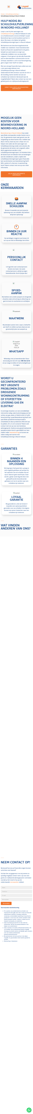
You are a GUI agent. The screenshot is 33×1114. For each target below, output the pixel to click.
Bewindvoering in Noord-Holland (11, 133)
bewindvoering (14, 432)
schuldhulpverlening (7, 34)
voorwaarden (14, 882)
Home (2, 14)
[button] (8, 6)
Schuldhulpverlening (12, 14)
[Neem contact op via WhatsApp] (29, 1110)
